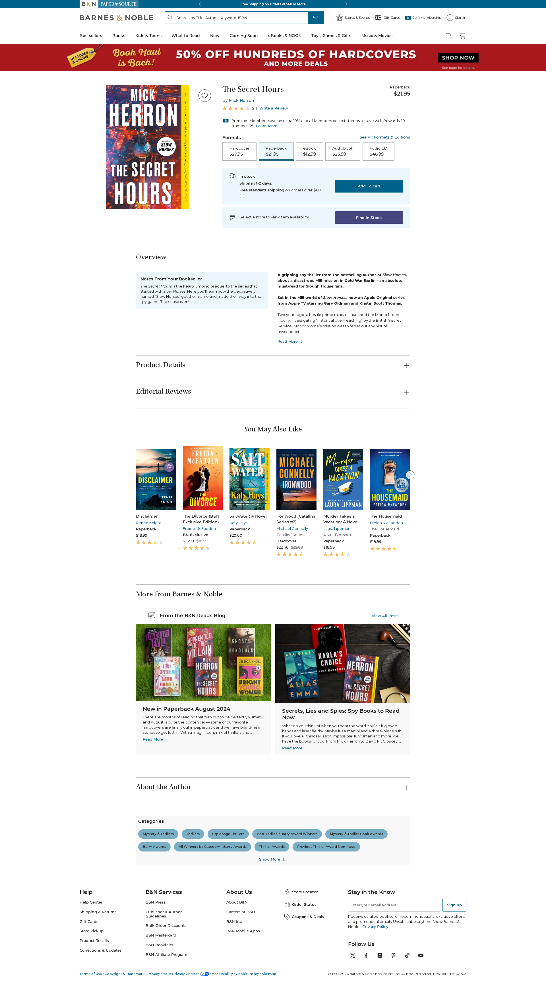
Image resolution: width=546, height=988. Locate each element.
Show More (269, 958)
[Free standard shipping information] (242, 196)
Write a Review (273, 108)
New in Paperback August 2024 (186, 709)
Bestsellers (91, 35)
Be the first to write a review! (273, 889)
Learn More (266, 125)
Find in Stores (369, 217)
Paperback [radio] (276, 151)
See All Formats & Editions (385, 137)
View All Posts (385, 615)
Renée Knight (148, 522)
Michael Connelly (292, 528)
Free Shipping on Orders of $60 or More (273, 4)
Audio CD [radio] (378, 151)
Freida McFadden (199, 528)
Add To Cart (369, 186)
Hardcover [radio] (239, 151)
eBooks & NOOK (284, 35)
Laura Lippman (336, 528)
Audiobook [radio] (342, 151)
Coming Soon (244, 35)
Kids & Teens (148, 35)
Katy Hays (238, 522)
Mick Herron (241, 100)
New (215, 35)
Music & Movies (376, 35)
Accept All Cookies (441, 977)
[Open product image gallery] (148, 147)
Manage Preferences (395, 977)
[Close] (537, 977)
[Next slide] (410, 474)
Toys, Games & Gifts (331, 35)
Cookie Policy (62, 981)
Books (118, 35)
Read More (288, 341)
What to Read (185, 35)
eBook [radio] (309, 151)
